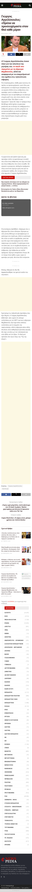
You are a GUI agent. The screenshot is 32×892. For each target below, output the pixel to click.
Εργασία (7, 716)
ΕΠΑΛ (6, 709)
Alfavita (8, 612)
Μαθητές (8, 751)
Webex (7, 633)
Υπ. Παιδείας (9, 838)
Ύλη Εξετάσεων (10, 834)
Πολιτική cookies (15, 887)
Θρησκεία (8, 723)
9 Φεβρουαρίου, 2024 (7, 553)
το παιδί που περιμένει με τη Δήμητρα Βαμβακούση (12, 69)
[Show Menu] (2, 5)
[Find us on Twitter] (4, 876)
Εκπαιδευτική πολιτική (12, 696)
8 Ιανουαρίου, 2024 (6, 33)
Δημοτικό (8, 671)
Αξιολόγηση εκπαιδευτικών (14, 644)
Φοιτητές (8, 841)
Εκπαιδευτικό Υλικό (11, 699)
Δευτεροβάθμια (10, 668)
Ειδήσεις (7, 682)
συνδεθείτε (11, 601)
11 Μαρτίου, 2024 (6, 541)
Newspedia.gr (10, 885)
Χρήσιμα (7, 844)
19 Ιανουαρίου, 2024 (7, 582)
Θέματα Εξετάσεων (11, 720)
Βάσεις (7, 654)
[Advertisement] (16, 138)
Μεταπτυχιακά (9, 758)
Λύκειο (7, 748)
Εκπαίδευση (8, 692)
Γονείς (7, 661)
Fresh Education (10, 619)
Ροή (6, 796)
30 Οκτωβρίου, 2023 (7, 596)
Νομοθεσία (8, 768)
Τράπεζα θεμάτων (11, 824)
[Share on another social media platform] (27, 54)
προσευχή (5, 489)
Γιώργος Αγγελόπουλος (15, 486)
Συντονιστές (9, 817)
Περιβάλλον (9, 779)
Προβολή (8, 789)
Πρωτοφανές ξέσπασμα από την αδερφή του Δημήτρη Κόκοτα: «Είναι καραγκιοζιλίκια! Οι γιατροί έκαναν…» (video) (15, 184)
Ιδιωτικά (7, 727)
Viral (6, 630)
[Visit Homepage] (16, 5)
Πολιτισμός (9, 786)
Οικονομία (8, 772)
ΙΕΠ (5, 741)
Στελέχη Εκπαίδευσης (12, 803)
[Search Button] (30, 5)
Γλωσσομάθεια (10, 657)
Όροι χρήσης (25, 887)
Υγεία (6, 831)
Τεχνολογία (9, 820)
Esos (6, 616)
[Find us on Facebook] (1, 877)
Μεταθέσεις (9, 754)
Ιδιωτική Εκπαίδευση (11, 734)
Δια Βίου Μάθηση (10, 675)
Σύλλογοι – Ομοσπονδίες (13, 806)
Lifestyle (8, 626)
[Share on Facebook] (11, 54)
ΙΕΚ (5, 737)
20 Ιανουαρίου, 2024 (7, 567)
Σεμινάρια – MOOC (11, 799)
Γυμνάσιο (8, 664)
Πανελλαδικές (9, 775)
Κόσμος (7, 744)
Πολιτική (7, 782)
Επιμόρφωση (9, 713)
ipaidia (7, 623)
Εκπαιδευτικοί (9, 703)
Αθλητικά (8, 637)
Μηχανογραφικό (10, 761)
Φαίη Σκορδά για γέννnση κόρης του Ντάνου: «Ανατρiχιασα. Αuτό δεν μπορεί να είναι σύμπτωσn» (10, 549)
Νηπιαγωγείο (9, 765)
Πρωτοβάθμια (9, 793)
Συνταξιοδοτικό (10, 813)
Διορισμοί (8, 678)
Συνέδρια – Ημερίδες (11, 810)
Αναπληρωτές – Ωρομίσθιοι (14, 640)
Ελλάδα (7, 706)
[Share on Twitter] (19, 54)
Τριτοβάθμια (9, 827)
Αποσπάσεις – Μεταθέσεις (13, 647)
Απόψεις (7, 651)
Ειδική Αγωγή (9, 689)
